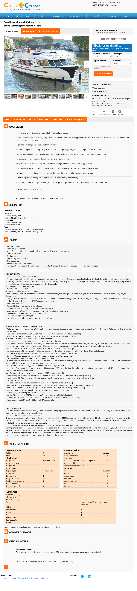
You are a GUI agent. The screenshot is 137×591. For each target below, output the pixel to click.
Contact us (5, 578)
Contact (126, 16)
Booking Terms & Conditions (28, 578)
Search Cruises (25, 16)
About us (112, 16)
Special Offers (95, 16)
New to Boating (76, 16)
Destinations (58, 16)
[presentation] (12, 31)
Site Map (44, 578)
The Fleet (42, 16)
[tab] (12, 31)
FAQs (14, 578)
